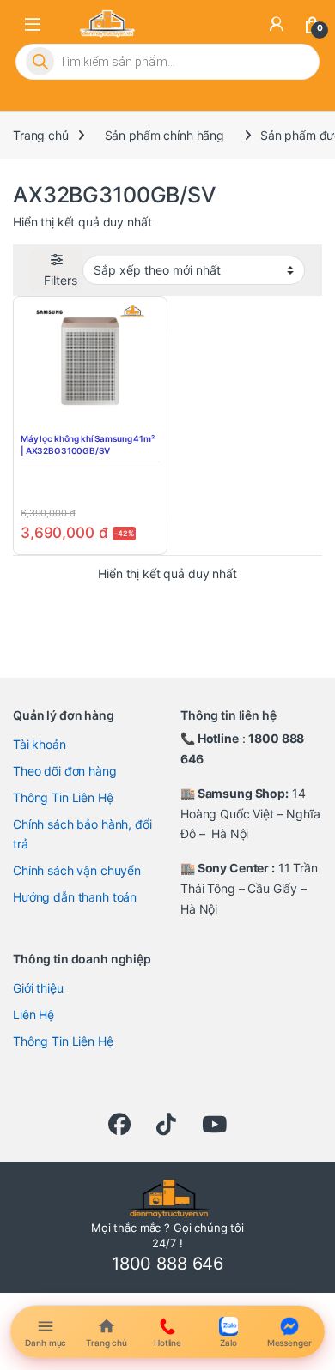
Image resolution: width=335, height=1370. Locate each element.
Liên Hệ (33, 1014)
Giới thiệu (38, 988)
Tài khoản (39, 744)
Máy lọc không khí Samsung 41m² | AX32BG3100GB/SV (88, 444)
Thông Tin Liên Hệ (63, 797)
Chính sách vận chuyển (77, 870)
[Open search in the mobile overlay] (167, 61)
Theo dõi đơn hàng (65, 770)
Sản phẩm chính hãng (164, 135)
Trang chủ (41, 135)
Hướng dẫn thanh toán (75, 897)
